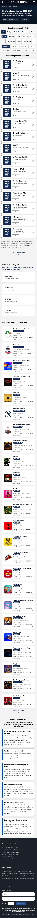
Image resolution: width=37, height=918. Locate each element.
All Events (6, 46)
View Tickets (33, 61)
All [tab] (3, 32)
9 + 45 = (4, 903)
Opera (33, 50)
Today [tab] (9, 32)
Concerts (15, 46)
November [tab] (25, 36)
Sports (32, 46)
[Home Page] (19, 2)
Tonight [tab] (16, 32)
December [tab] (32, 36)
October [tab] (18, 36)
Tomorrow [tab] (25, 32)
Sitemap (15, 914)
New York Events (6, 6)
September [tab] (11, 36)
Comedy (23, 46)
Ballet (25, 50)
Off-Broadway (16, 50)
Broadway (6, 50)
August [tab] (4, 36)
